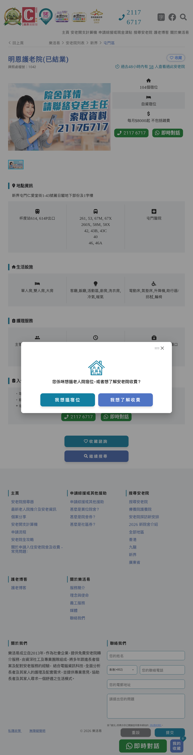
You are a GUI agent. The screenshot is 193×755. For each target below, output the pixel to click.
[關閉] (162, 348)
